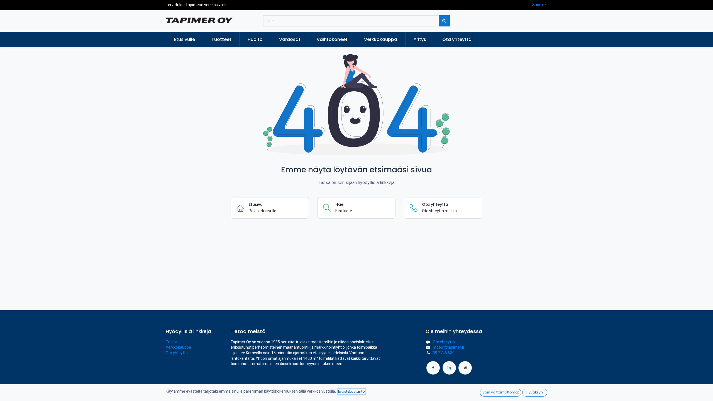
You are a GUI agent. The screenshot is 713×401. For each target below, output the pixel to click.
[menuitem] (184, 39)
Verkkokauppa (178, 347)
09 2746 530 (444, 353)
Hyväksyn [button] (534, 392)
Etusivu (172, 342)
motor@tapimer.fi (448, 347)
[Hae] (444, 20)
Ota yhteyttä (177, 353)
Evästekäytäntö (351, 391)
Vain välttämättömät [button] (500, 392)
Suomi (538, 5)
